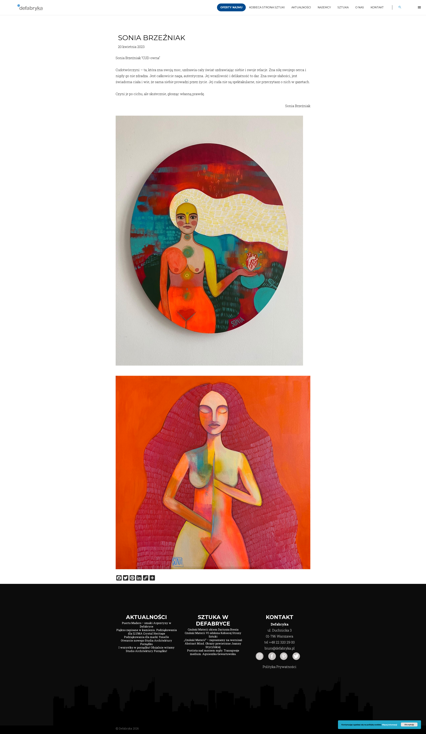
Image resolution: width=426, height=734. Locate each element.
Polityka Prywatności (279, 667)
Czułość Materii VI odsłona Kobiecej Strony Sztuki (213, 634)
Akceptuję (409, 724)
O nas (359, 7)
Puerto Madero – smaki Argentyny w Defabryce (146, 624)
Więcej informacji (389, 724)
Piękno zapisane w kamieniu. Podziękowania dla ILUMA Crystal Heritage (146, 631)
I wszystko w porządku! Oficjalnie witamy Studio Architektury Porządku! (146, 649)
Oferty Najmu (231, 7)
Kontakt (377, 7)
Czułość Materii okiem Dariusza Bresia (213, 629)
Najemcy (324, 7)
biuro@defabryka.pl (280, 648)
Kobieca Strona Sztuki (267, 7)
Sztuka (343, 7)
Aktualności (301, 7)
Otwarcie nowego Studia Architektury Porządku (146, 642)
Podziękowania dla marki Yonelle (146, 637)
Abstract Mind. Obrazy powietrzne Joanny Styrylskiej (213, 645)
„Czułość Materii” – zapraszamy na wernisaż (213, 640)
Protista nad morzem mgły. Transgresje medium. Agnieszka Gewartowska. (213, 652)
